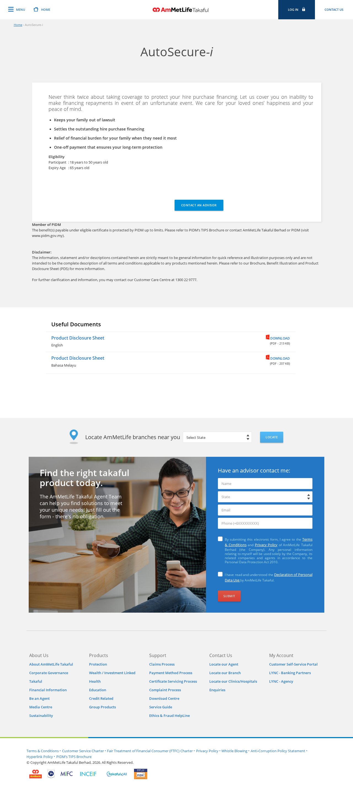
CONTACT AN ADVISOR (199, 205)
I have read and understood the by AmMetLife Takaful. (268, 577)
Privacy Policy (266, 544)
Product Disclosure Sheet (77, 338)
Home (18, 25)
